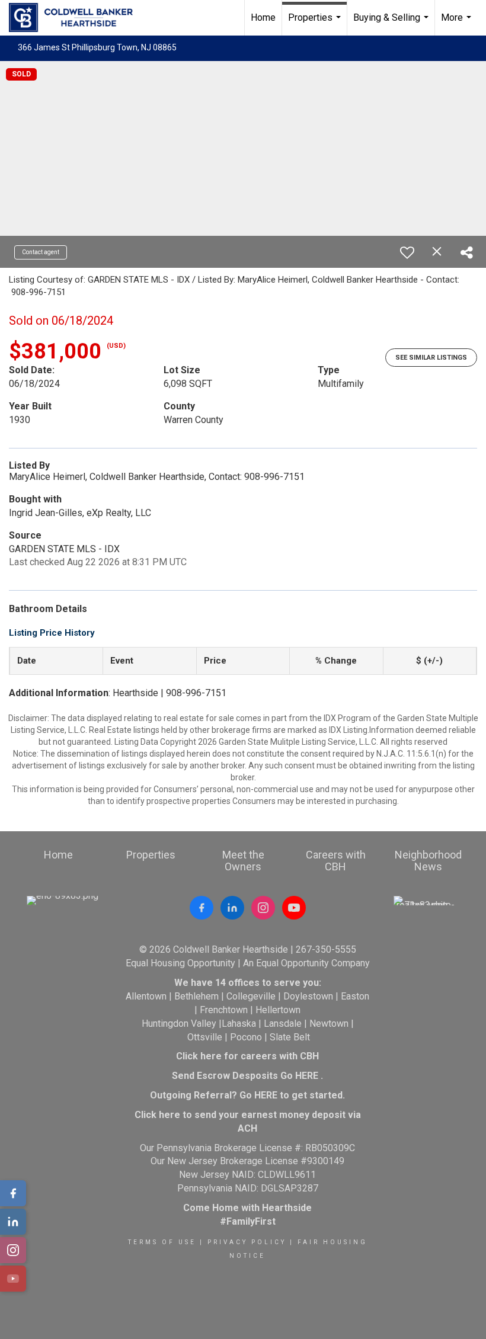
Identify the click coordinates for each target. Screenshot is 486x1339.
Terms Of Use (162, 1242)
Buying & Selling (392, 24)
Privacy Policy (246, 1242)
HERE (306, 1075)
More (457, 24)
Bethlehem (196, 996)
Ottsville (204, 1037)
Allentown (146, 996)
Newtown (328, 1023)
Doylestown (308, 996)
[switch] (407, 252)
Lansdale (283, 1023)
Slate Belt (290, 1037)
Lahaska (239, 1023)
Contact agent (40, 252)
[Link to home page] (77, 18)
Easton (355, 996)
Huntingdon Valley (179, 1023)
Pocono (246, 1037)
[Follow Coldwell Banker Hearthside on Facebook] (201, 908)
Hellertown (277, 1010)
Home (263, 17)
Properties (316, 24)
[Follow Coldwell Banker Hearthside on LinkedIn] (232, 908)
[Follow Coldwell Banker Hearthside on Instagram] (263, 908)
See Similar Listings (431, 357)
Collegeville (251, 996)
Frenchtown (224, 1010)
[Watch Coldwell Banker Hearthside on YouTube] (294, 908)
